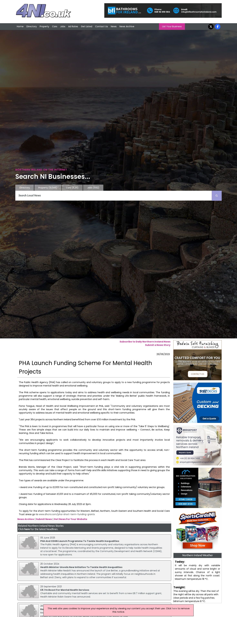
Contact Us (101, 26)
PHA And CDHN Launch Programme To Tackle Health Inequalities (79, 541)
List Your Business (172, 26)
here (27, 529)
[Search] (217, 196)
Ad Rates (73, 26)
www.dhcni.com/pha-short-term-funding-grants (67, 514)
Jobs (62, 26)
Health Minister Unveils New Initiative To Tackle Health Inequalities (81, 567)
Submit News (44, 519)
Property (44, 26)
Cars (54, 26)
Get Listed (86, 26)
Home (20, 26)
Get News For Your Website (70, 519)
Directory (31, 26)
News (114, 26)
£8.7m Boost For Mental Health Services (64, 590)
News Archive (126, 26)
